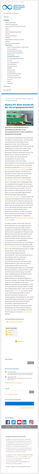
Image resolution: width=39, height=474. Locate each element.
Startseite (18, 98)
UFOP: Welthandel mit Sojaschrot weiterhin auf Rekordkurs (20, 378)
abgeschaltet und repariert (13, 196)
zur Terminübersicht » (27, 408)
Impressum (27, 426)
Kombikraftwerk (11, 72)
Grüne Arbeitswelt (12, 64)
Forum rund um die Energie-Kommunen (15, 26)
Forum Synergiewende (13, 62)
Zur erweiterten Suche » (11, 394)
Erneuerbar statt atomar (13, 56)
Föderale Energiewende (11, 24)
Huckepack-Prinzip (12, 66)
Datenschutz (20, 426)
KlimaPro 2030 (11, 70)
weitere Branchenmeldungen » (13, 382)
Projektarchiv (8, 45)
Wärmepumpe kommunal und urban (14, 39)
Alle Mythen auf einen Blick (15, 321)
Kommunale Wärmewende (14, 73)
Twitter (10, 332)
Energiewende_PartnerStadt (14, 51)
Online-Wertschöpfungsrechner (13, 32)
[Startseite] (14, 7)
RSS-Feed (8, 426)
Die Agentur (7, 90)
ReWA (8, 81)
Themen (6, 17)
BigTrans (7, 41)
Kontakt (11, 1)
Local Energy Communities (14, 77)
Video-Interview (27, 312)
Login (5, 1)
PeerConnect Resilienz (11, 35)
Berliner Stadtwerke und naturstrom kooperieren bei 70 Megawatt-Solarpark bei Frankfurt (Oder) (20, 373)
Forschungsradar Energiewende (15, 58)
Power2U (9, 79)
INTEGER (9, 68)
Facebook (10, 330)
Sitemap (14, 426)
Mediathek (7, 86)
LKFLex (7, 30)
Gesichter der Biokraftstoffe (12, 43)
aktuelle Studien (18, 290)
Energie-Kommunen (10, 22)
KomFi (7, 28)
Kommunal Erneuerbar (13, 75)
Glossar (16, 1)
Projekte (6, 20)
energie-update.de (12, 49)
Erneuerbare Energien (11, 13)
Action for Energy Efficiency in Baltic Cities (17, 47)
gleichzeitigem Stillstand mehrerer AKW (17, 180)
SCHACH (7, 37)
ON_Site (7, 34)
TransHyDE (10, 83)
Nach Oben (21, 341)
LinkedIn (10, 334)
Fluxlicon (9, 60)
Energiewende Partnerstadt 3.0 (15, 53)
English (22, 1)
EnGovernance (11, 55)
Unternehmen (18, 456)
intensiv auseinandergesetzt (13, 246)
